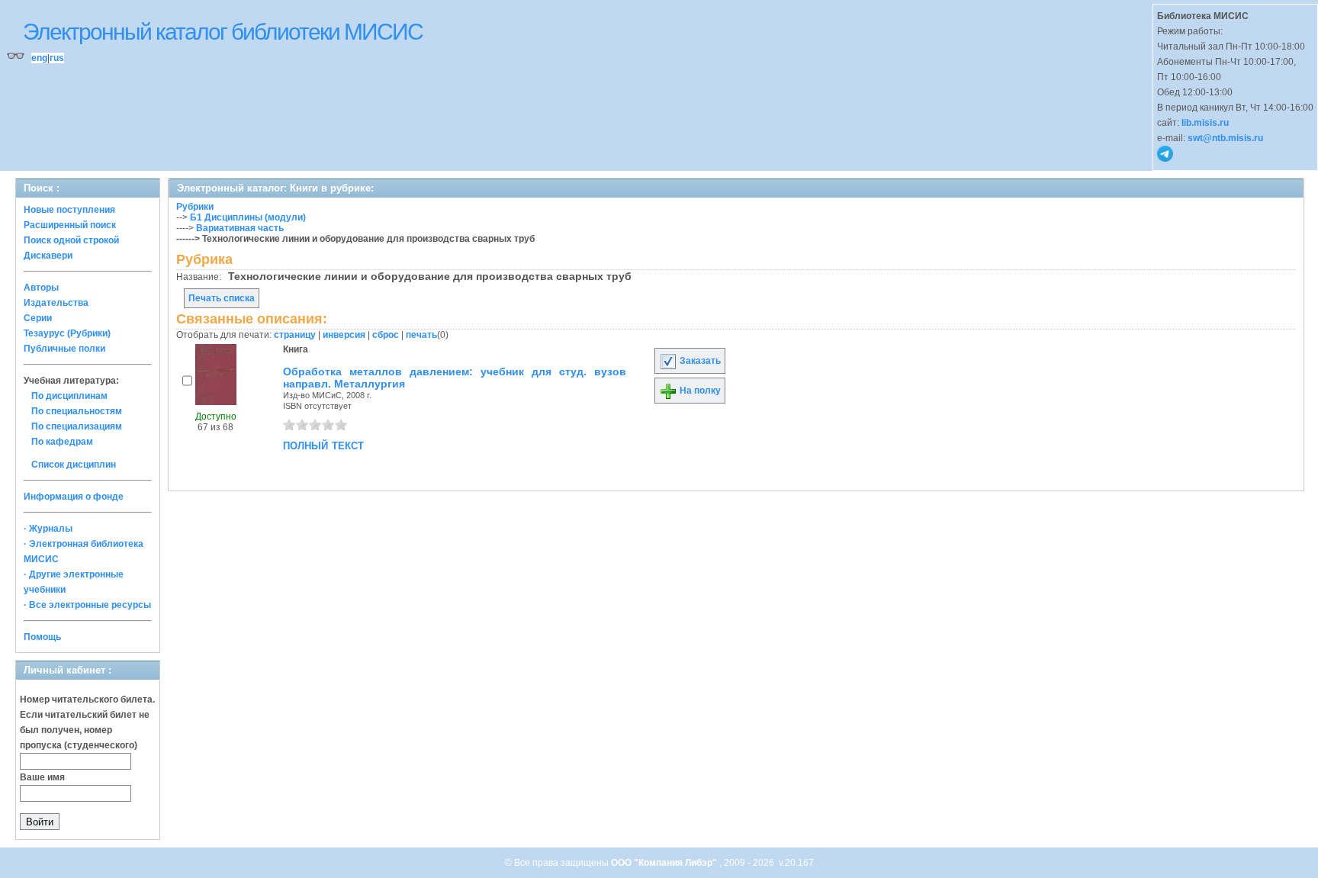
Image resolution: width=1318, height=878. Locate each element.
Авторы (41, 287)
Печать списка (221, 298)
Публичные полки (64, 348)
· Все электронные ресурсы (87, 605)
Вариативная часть (240, 228)
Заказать (699, 360)
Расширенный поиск (70, 225)
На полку (699, 390)
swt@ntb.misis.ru (1225, 138)
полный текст (323, 444)
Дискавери (48, 255)
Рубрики (195, 206)
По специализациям (76, 426)
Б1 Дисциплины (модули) (248, 217)
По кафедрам (62, 441)
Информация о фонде (74, 496)
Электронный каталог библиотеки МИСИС (223, 31)
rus (57, 58)
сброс (385, 335)
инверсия (344, 335)
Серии (38, 318)
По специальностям (76, 411)
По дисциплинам (69, 396)
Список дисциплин (73, 464)
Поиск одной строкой (71, 240)
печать (421, 335)
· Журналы (48, 528)
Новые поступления (69, 209)
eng (39, 58)
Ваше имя (42, 777)
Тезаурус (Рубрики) (67, 333)
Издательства (56, 302)
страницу (295, 335)
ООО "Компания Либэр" (665, 862)
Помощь (42, 637)
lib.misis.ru (1205, 122)
